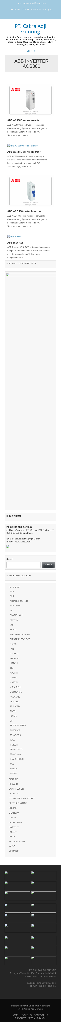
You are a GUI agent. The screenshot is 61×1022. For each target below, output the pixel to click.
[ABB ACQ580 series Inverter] (30, 191)
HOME (15, 1015)
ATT (11, 610)
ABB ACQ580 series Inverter (24, 211)
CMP (12, 625)
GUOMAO (14, 658)
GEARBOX (14, 813)
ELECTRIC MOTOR (18, 803)
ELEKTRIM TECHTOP (20, 639)
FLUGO (13, 644)
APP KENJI (15, 606)
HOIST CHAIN (15, 822)
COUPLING (14, 793)
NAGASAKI (15, 697)
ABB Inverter (15, 242)
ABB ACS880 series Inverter (24, 120)
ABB (12, 591)
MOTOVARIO (16, 692)
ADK (12, 596)
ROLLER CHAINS (17, 841)
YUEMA (13, 773)
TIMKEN (14, 745)
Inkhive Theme (31, 1005)
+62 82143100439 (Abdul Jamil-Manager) (31, 9)
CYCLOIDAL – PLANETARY (22, 798)
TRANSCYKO (16, 749)
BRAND (41, 1018)
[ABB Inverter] (14, 236)
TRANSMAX (15, 754)
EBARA (13, 630)
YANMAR (14, 768)
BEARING (13, 779)
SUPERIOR (15, 730)
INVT (12, 668)
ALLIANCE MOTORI (19, 601)
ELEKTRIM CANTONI (20, 634)
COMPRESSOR (16, 789)
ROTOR (13, 716)
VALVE (12, 846)
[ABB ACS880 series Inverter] (30, 100)
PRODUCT (20, 1018)
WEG (12, 764)
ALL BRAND (14, 587)
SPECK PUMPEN (18, 725)
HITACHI (14, 663)
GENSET (13, 817)
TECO (12, 740)
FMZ (12, 649)
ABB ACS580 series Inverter (24, 151)
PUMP (12, 837)
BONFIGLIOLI (16, 615)
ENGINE (13, 808)
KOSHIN (14, 673)
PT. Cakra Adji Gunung (30, 28)
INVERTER (14, 827)
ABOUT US (26, 1015)
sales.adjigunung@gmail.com (31, 3)
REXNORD (15, 706)
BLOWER (13, 784)
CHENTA (14, 620)
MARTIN (14, 682)
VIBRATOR (14, 851)
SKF (12, 721)
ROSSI (13, 711)
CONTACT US (41, 1015)
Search (9, 559)
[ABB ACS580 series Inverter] (22, 145)
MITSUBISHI (16, 687)
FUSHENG (15, 654)
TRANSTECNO (17, 759)
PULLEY (13, 832)
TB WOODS (15, 735)
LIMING (13, 678)
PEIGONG (14, 702)
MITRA (31, 1018)
